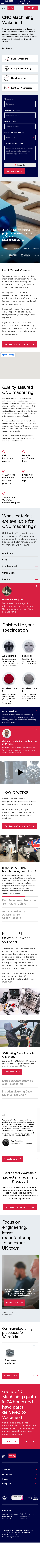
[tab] (20, 879)
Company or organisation (14, 110)
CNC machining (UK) (19, 979)
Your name (8, 99)
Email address (10, 121)
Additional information (13, 143)
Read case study (12, 1072)
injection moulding (14, 976)
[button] (20, 8)
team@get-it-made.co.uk (25, 2)
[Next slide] (37, 1159)
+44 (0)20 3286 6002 (7, 2)
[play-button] (20, 772)
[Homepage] (8, 8)
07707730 (13, 1532)
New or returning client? (14, 132)
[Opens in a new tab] (33, 1498)
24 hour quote (31, 8)
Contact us (7, 609)
